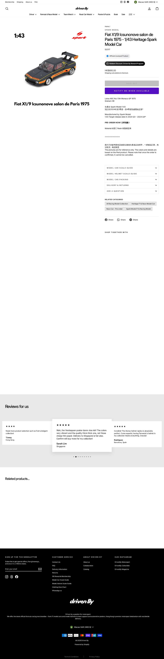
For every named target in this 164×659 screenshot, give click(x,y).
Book (116, 14)
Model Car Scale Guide (120, 168)
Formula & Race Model (49, 14)
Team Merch (69, 14)
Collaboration (88, 566)
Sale (123, 14)
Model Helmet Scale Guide (122, 174)
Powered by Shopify (82, 644)
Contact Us (56, 562)
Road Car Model (85, 14)
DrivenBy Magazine (122, 569)
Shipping (20, 2)
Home (107, 26)
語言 (131, 14)
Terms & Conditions (71, 657)
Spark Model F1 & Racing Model (138, 209)
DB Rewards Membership (61, 576)
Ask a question (115, 191)
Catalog (86, 569)
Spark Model (112, 30)
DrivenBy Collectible (122, 566)
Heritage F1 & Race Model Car (143, 204)
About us (29, 2)
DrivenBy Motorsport (122, 562)
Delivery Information (59, 569)
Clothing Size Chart (59, 587)
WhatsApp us (57, 591)
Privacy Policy (94, 657)
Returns (55, 573)
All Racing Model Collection (117, 204)
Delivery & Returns (118, 185)
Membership (9, 2)
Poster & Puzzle (104, 14)
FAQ (35, 2)
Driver (31, 14)
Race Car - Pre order (114, 209)
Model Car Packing (117, 179)
